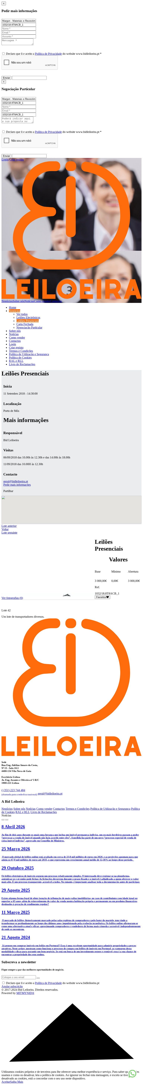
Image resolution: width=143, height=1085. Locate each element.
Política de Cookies (20, 357)
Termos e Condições (21, 350)
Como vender (42, 301)
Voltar (5, 529)
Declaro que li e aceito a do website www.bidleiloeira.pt (52, 983)
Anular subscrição (12, 986)
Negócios (7, 301)
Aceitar (5, 1081)
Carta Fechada (24, 324)
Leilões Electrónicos (28, 317)
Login (5, 159)
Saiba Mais (16, 1081)
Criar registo (16, 159)
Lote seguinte (9, 532)
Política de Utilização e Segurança (29, 354)
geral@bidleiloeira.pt (15, 481)
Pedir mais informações (17, 484)
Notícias (29, 301)
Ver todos (22, 314)
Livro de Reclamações (22, 364)
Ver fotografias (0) (12, 597)
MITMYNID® (25, 993)
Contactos (56, 301)
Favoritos (101, 597)
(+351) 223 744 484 (19, 792)
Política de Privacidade (48, 53)
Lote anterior (9, 525)
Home (12, 307)
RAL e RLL (16, 360)
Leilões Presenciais (27, 320)
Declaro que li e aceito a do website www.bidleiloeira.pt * (53, 53)
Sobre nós (18, 301)
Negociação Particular (29, 327)
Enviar (6, 77)
